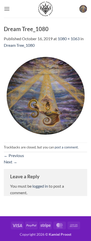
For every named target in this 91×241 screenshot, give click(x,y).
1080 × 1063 (69, 38)
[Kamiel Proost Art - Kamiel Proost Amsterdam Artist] (45, 9)
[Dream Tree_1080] (45, 95)
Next (10, 161)
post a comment (66, 147)
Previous (14, 155)
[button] (7, 9)
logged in (40, 186)
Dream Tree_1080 (19, 45)
